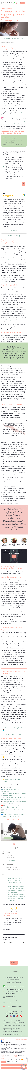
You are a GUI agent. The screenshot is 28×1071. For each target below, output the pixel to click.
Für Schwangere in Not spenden (14, 1006)
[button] (3, 1039)
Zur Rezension (14, 230)
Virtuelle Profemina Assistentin (13, 1003)
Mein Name (6, 929)
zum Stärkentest (20, 757)
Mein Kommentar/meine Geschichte (10, 938)
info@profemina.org (11, 996)
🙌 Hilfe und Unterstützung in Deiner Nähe (15, 728)
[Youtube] (17, 1016)
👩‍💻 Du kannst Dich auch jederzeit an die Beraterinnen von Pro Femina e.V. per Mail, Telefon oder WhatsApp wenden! (14, 732)
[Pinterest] (21, 1016)
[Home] (6, 3)
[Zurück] (2, 832)
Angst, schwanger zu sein (13, 260)
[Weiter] (26, 832)
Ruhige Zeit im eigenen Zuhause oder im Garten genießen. (14, 173)
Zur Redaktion (11, 861)
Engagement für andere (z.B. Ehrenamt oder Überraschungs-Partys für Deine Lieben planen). (14, 167)
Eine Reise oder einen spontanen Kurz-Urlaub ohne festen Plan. (14, 158)
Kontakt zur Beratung (14, 236)
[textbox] (14, 951)
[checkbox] (2, 1056)
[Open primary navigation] (26, 3)
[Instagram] (11, 1016)
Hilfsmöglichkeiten (10, 320)
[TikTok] (7, 1016)
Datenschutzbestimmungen (21, 1039)
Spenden (22, 2)
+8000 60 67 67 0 (10, 991)
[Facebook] (14, 1016)
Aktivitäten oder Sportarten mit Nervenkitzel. (14, 177)
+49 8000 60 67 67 (11, 989)
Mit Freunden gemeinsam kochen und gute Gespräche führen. (14, 162)
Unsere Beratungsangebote (13, 1000)
